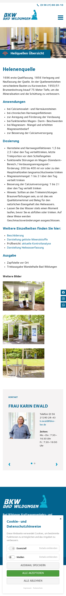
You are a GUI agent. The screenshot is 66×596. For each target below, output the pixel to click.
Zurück (11, 464)
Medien (20, 557)
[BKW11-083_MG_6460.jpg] (23, 363)
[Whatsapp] (63, 305)
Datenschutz (38, 588)
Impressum (27, 588)
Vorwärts (55, 464)
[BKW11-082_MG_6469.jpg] (23, 329)
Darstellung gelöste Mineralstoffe (27, 239)
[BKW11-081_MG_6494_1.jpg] (23, 295)
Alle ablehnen (33, 581)
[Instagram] (63, 298)
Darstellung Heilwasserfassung (25, 247)
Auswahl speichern (33, 565)
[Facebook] (63, 292)
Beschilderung (15, 235)
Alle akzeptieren (33, 573)
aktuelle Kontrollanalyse (36, 243)
